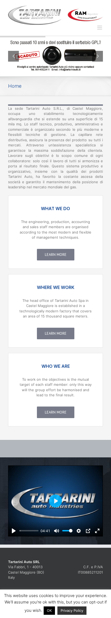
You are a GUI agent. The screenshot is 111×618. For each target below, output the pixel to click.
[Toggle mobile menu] (100, 27)
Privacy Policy (72, 610)
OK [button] (49, 610)
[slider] (29, 530)
